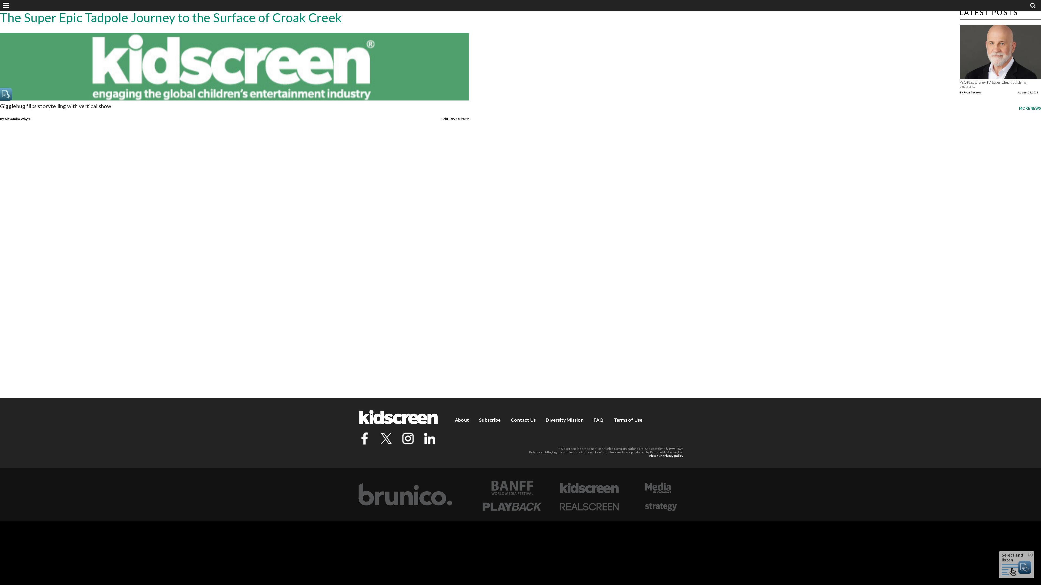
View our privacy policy (666, 455)
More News (1030, 108)
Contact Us (523, 420)
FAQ (599, 420)
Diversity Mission (564, 420)
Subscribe (490, 420)
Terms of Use (628, 420)
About (462, 420)
